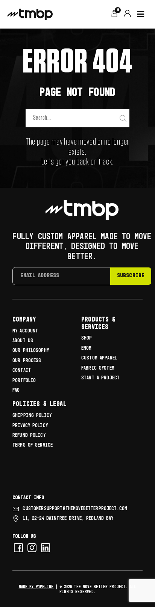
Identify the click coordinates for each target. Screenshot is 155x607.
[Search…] (72, 118)
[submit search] (124, 118)
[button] (140, 14)
